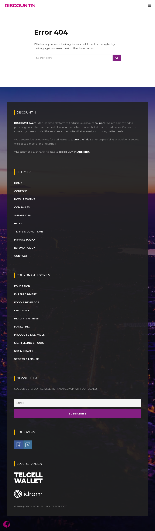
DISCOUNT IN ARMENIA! (74, 151)
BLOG (18, 223)
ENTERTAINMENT (25, 294)
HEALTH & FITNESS (26, 318)
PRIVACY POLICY (25, 239)
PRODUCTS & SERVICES (29, 334)
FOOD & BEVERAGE (26, 302)
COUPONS (20, 191)
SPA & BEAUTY (23, 350)
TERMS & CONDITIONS (28, 231)
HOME (18, 182)
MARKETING (22, 326)
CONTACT (21, 255)
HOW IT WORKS (24, 199)
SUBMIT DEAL (23, 215)
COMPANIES (22, 207)
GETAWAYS (21, 310)
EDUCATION (22, 286)
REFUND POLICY (24, 247)
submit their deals (82, 139)
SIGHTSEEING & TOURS (29, 342)
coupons (100, 122)
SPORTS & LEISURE (26, 358)
